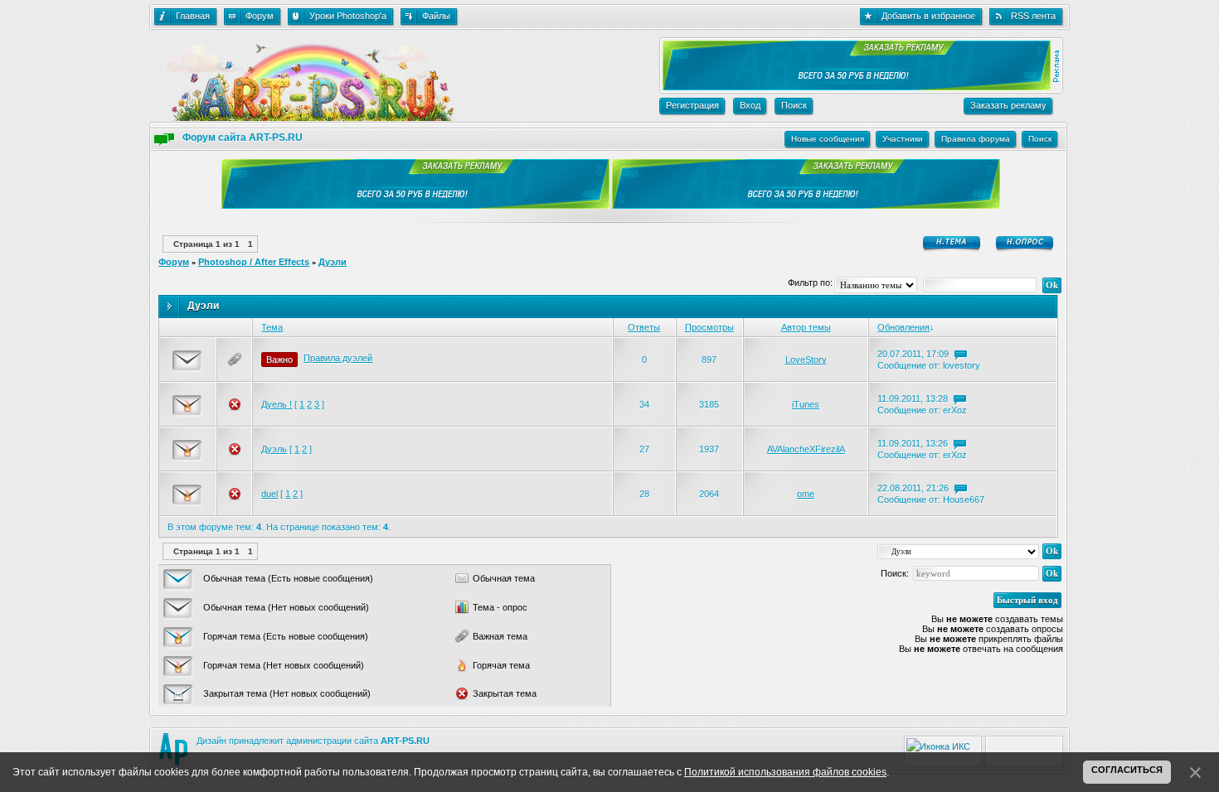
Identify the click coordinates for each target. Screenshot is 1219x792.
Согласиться (1127, 770)
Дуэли (332, 262)
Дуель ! (276, 404)
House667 (963, 500)
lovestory (961, 365)
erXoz (955, 410)
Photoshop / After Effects (253, 262)
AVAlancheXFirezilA (806, 449)
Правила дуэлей (338, 358)
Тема (272, 327)
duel (269, 494)
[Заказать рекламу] (855, 87)
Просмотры (709, 327)
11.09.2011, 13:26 (912, 443)
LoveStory (806, 360)
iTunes (805, 404)
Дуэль (274, 449)
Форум (173, 262)
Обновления (903, 327)
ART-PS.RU (405, 741)
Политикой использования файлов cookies (785, 772)
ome (805, 494)
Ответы (644, 327)
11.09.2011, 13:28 (912, 398)
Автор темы (806, 327)
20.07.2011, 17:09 (913, 354)
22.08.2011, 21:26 (913, 488)
